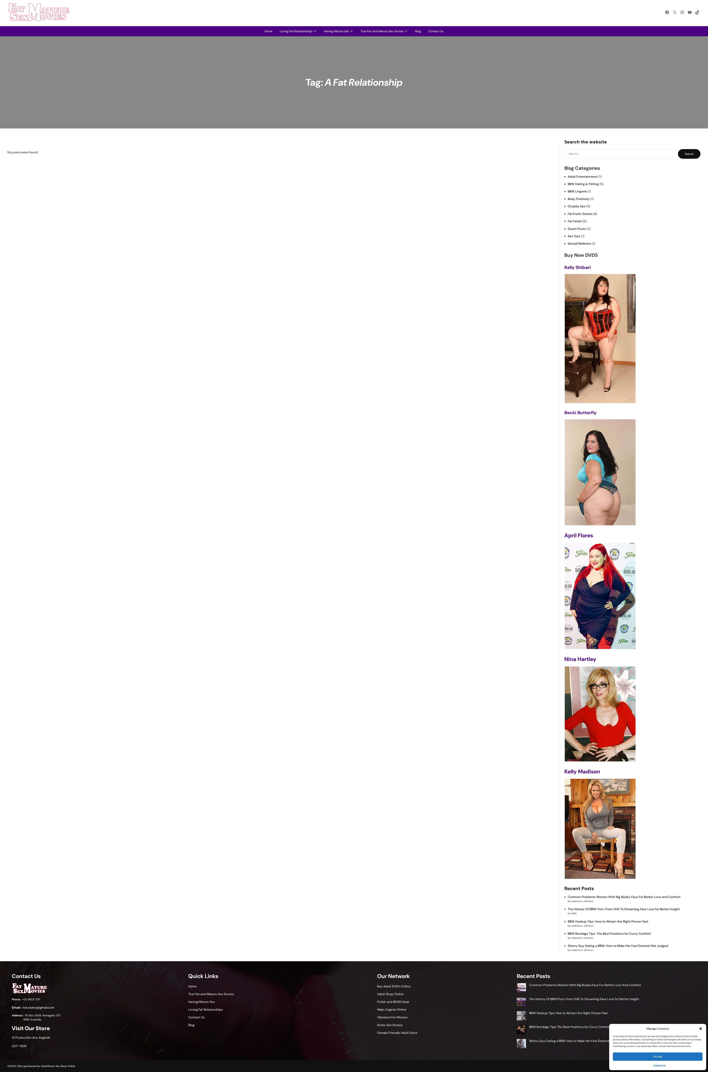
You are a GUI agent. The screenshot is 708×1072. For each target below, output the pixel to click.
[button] (700, 1029)
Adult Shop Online (390, 994)
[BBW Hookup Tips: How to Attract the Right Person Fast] (521, 1016)
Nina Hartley (580, 659)
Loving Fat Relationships (296, 31)
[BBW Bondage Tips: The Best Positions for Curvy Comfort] (521, 1030)
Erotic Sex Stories (389, 1025)
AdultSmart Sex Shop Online (58, 1066)
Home (269, 31)
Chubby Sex (576, 206)
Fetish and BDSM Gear (393, 1002)
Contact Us (659, 1065)
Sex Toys (574, 236)
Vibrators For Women (392, 1017)
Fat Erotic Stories (580, 214)
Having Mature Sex (336, 31)
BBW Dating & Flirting (583, 184)
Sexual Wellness (579, 243)
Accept (657, 1056)
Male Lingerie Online (391, 1009)
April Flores (578, 535)
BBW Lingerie (577, 191)
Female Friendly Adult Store (397, 1033)
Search (689, 154)
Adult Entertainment (583, 177)
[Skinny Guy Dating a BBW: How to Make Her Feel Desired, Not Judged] (521, 1044)
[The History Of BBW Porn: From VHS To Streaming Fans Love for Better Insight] (521, 1002)
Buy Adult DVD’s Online (394, 986)
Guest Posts (577, 229)
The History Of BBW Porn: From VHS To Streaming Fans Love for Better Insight (624, 909)
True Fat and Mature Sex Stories (382, 31)
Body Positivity (579, 199)
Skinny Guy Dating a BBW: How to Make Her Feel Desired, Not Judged (618, 946)
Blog (418, 31)
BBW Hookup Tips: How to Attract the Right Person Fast (608, 921)
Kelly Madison (582, 771)
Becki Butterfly (580, 412)
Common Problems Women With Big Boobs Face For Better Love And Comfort (624, 897)
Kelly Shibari (577, 267)
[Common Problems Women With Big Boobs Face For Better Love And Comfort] (521, 988)
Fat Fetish (575, 221)
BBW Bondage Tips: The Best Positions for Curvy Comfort (609, 934)
